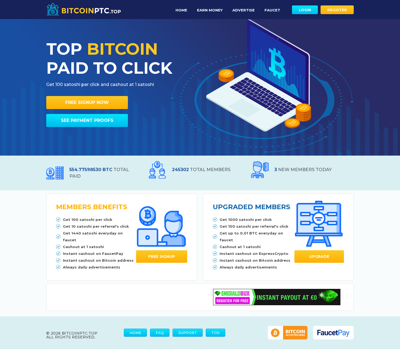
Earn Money (210, 10)
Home (181, 10)
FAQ (160, 333)
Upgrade (319, 256)
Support (187, 333)
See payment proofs (87, 120)
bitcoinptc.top (79, 333)
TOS (215, 333)
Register (337, 10)
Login (305, 10)
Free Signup (161, 256)
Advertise (243, 10)
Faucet (272, 10)
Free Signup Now (87, 102)
